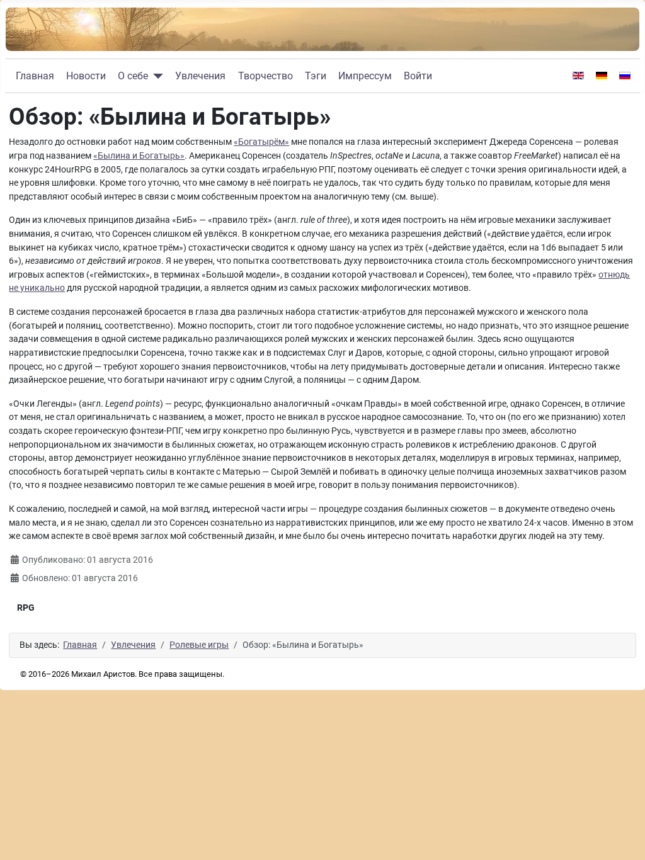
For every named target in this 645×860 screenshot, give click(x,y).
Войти (418, 76)
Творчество (265, 76)
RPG (26, 608)
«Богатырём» (261, 142)
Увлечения (200, 76)
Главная (35, 76)
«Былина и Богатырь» (139, 155)
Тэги (315, 76)
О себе (133, 76)
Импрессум (365, 76)
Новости (86, 76)
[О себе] (155, 76)
